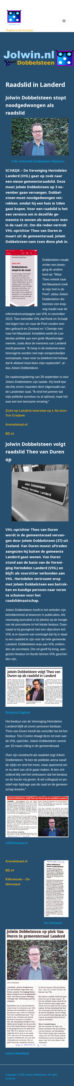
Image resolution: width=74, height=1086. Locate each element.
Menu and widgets (64, 24)
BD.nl (10, 433)
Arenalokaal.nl (17, 424)
